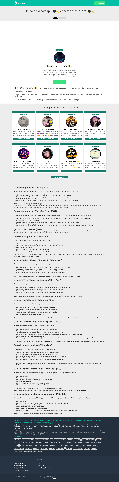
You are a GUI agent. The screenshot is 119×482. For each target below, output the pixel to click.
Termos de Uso (19, 463)
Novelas (52, 448)
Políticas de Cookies (20, 468)
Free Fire (38, 445)
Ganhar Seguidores (56, 445)
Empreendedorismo (42, 442)
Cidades (69, 439)
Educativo (17, 442)
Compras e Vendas (88, 439)
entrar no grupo (59, 82)
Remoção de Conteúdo (44, 468)
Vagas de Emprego (30, 451)
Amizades (17, 439)
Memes (95, 445)
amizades (62, 18)
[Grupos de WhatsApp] (15, 3)
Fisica (16, 445)
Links (89, 445)
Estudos (61, 442)
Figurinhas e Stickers (82, 442)
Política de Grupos (20, 466)
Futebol (45, 445)
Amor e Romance (28, 439)
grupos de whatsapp (47, 425)
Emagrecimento (28, 442)
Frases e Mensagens (26, 445)
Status (94, 448)
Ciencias (77, 439)
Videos (40, 451)
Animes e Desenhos (42, 439)
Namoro (36, 448)
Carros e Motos (60, 439)
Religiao (87, 448)
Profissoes (60, 448)
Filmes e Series (96, 442)
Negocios (44, 448)
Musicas (28, 448)
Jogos (78, 445)
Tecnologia (18, 451)
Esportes (54, 442)
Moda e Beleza (19, 448)
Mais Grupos (59, 177)
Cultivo (98, 439)
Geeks (72, 445)
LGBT (83, 445)
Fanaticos (69, 442)
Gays (66, 445)
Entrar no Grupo (23, 139)
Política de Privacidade (21, 470)
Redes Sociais (78, 448)
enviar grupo (99, 3)
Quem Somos (41, 466)
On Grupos (21, 3)
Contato (39, 463)
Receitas (69, 448)
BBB (51, 439)
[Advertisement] (59, 35)
